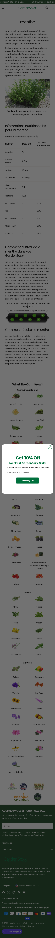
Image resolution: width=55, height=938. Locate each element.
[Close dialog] (50, 447)
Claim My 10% (27, 480)
